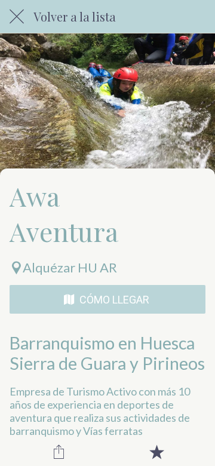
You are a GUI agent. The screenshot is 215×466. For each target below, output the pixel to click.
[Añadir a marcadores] (156, 451)
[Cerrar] (17, 17)
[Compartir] (58, 451)
